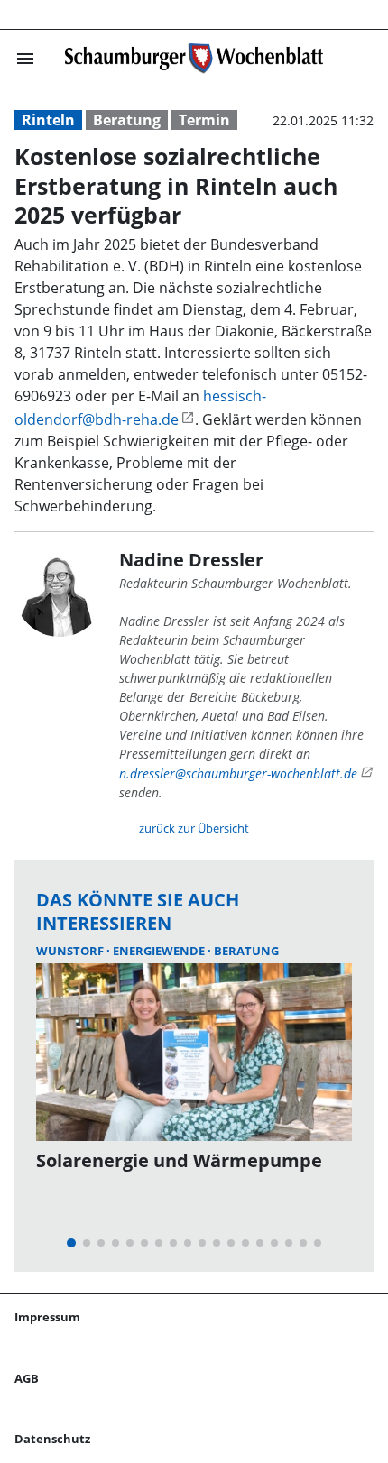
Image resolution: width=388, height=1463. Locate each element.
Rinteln (48, 120)
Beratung (127, 120)
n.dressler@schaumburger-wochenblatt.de (238, 773)
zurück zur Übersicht (194, 828)
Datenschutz (52, 1439)
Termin (204, 120)
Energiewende (160, 951)
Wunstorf (71, 951)
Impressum (47, 1317)
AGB (26, 1378)
